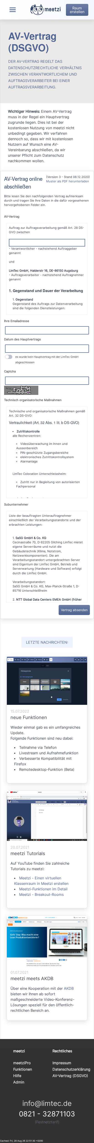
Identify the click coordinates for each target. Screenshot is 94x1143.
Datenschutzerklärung (71, 1069)
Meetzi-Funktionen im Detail (43, 889)
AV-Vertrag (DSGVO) (70, 1075)
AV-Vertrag (11, 216)
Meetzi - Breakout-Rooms (41, 894)
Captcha (10, 371)
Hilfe (17, 1075)
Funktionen (22, 1069)
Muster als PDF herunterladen (67, 181)
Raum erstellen (77, 10)
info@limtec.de (47, 1103)
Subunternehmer (16, 504)
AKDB (69, 988)
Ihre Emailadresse (16, 321)
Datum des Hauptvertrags (22, 339)
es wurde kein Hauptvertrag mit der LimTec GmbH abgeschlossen (46, 359)
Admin (18, 1082)
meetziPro (22, 1063)
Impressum (61, 1063)
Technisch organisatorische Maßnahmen (33, 400)
